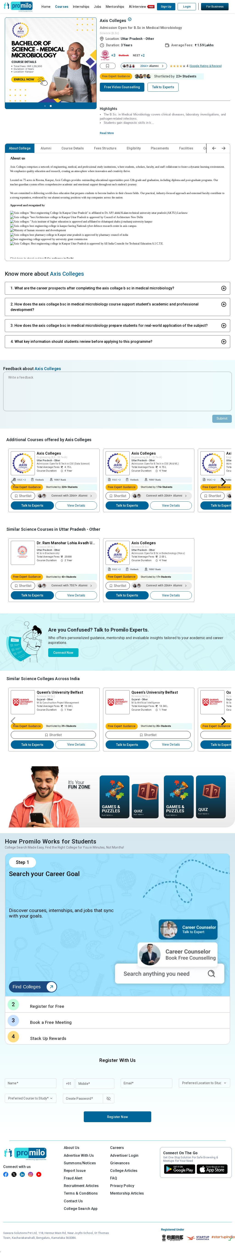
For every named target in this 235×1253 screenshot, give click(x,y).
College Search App (81, 1208)
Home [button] (46, 6)
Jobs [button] (97, 6)
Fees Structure (105, 148)
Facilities (186, 148)
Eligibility (134, 148)
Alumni (46, 148)
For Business (215, 6)
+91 (68, 1083)
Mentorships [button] (115, 6)
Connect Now (63, 652)
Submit (222, 418)
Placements (160, 148)
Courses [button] (61, 6)
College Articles (123, 1170)
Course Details (73, 148)
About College (20, 148)
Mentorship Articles (127, 1193)
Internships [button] (81, 6)
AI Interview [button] (137, 6)
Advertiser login (124, 1155)
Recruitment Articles (81, 1186)
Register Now (117, 1117)
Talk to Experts (32, 505)
